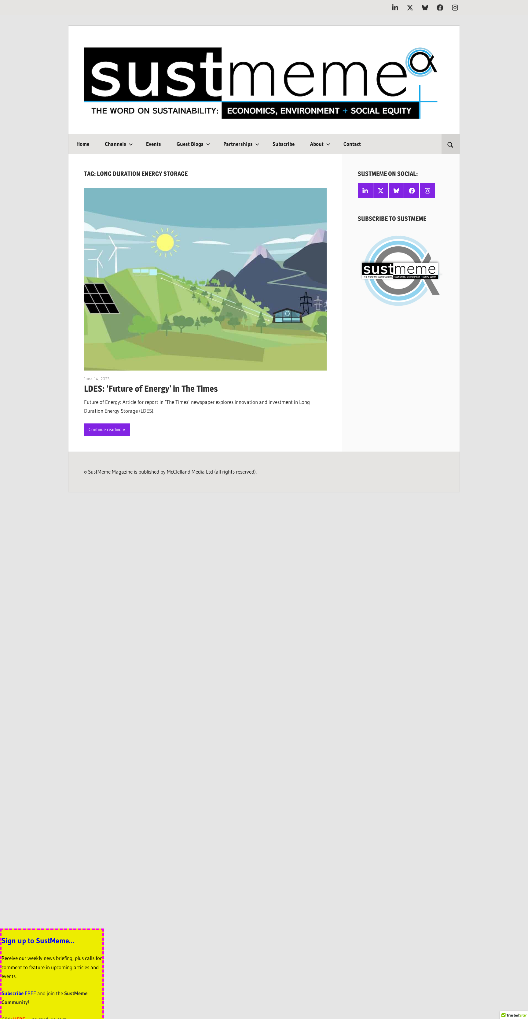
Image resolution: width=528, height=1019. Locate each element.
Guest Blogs (190, 144)
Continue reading (105, 429)
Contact (352, 144)
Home (82, 144)
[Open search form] (451, 144)
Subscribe (284, 144)
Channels (115, 144)
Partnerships (238, 144)
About (317, 144)
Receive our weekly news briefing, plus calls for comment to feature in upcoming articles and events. (52, 967)
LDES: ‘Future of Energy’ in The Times (151, 388)
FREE (30, 993)
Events (153, 144)
